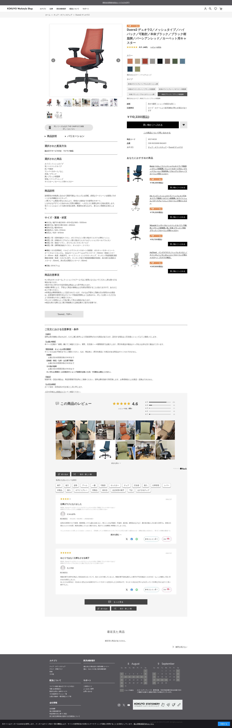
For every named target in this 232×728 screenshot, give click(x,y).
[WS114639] (49, 103)
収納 (51, 671)
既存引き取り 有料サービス (58, 691)
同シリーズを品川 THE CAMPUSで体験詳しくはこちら (69, 127)
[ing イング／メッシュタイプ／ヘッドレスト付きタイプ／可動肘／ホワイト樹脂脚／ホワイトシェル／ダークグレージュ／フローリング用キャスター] (137, 203)
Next (118, 60)
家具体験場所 (61, 9)
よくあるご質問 (88, 689)
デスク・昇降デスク (56, 669)
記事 (51, 9)
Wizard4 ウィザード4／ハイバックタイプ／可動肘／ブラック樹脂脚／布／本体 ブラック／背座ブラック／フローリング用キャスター (168, 227)
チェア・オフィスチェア (157, 147)
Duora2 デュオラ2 (176, 147)
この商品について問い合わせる (157, 133)
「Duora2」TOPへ (64, 314)
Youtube (128, 705)
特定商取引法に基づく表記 (58, 714)
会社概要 (52, 709)
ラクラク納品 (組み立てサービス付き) (62, 686)
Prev (53, 60)
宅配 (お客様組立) (55, 689)
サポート (86, 9)
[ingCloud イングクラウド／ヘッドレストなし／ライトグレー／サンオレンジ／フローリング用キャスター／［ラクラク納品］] (137, 259)
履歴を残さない (181, 647)
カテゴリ (43, 9)
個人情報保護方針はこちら (144, 724)
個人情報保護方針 (55, 711)
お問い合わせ (87, 691)
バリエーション (75, 136)
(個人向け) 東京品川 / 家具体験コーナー (96, 666)
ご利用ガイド (60, 392)
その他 (52, 674)
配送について (74, 9)
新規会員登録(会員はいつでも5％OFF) (116, 3)
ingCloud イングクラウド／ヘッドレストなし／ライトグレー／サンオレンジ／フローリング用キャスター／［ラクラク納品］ (168, 254)
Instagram (119, 705)
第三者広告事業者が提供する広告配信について (65, 716)
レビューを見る (156, 47)
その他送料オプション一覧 (58, 694)
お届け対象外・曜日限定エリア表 (60, 696)
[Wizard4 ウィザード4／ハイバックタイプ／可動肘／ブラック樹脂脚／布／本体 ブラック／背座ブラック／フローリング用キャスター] (137, 232)
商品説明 (52, 136)
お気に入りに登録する (183, 125)
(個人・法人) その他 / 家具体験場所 (94, 669)
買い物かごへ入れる (153, 125)
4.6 (135, 403)
